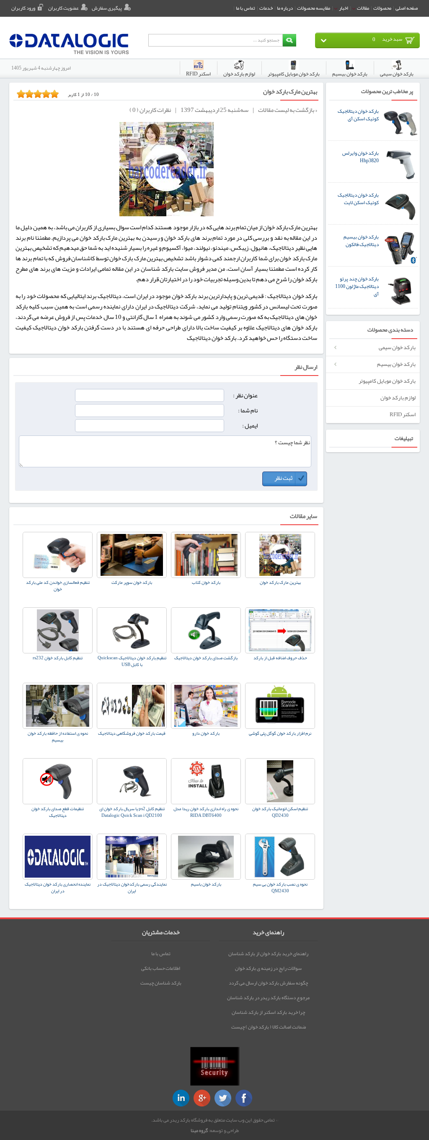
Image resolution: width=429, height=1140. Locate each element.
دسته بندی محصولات (390, 330)
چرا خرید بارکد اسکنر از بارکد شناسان (268, 1012)
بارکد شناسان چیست (160, 983)
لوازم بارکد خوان (398, 397)
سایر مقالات (303, 516)
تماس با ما (245, 8)
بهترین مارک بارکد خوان (290, 92)
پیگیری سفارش (107, 8)
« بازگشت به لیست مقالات (287, 110)
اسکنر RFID (403, 414)
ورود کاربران (23, 8)
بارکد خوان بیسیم (396, 364)
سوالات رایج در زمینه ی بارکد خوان (268, 968)
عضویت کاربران (63, 8)
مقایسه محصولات (313, 8)
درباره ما (285, 8)
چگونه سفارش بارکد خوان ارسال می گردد (268, 983)
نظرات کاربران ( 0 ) (150, 110)
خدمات (266, 8)
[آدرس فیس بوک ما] (243, 1098)
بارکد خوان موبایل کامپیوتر (387, 380)
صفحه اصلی (406, 8)
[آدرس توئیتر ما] (222, 1098)
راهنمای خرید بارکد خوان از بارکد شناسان (268, 953)
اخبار (343, 8)
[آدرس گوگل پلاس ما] (202, 1098)
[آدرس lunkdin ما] (181, 1098)
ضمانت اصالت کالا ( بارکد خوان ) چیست (268, 1027)
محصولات (382, 8)
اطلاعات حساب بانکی (160, 968)
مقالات (362, 8)
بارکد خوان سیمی (397, 347)
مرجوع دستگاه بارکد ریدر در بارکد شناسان (268, 997)
